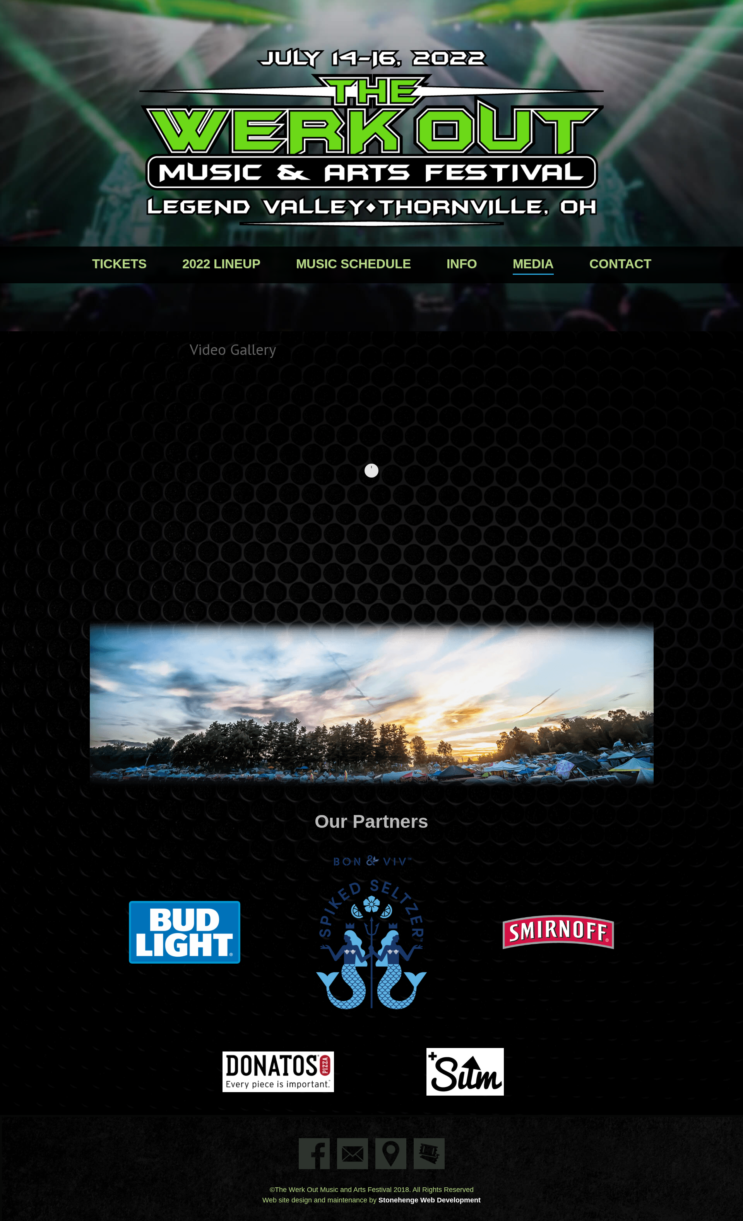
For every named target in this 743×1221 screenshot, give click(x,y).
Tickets (119, 264)
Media (533, 264)
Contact (620, 264)
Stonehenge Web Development (429, 1200)
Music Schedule (353, 264)
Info (462, 264)
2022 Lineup (221, 264)
